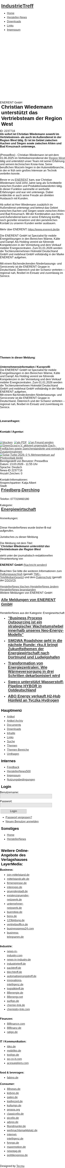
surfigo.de (13, 1001)
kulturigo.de (14, 1105)
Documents (14, 724)
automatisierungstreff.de (21, 976)
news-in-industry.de (19, 959)
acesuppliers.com (18, 1063)
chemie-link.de (16, 1005)
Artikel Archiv (15, 720)
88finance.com (16, 1023)
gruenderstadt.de (17, 891)
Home (10, 13)
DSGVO (10, 580)
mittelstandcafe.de (18, 878)
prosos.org (13, 1109)
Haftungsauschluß (11, 574)
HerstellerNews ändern (44, 586)
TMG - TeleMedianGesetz (20, 576)
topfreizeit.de (15, 1101)
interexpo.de (14, 887)
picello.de (13, 1117)
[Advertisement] (32, 67)
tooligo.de (13, 1054)
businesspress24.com (20, 928)
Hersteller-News (17, 17)
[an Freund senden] (41, 442)
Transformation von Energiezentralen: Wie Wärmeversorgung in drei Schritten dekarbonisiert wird (34, 669)
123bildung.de (16, 920)
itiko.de (11, 1046)
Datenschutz (43, 577)
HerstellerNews (16, 839)
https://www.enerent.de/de (44, 229)
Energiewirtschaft (18, 509)
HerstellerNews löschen (15, 586)
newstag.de (14, 1151)
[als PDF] (20, 442)
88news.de (13, 1088)
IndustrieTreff (17, 6)
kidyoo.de (13, 1093)
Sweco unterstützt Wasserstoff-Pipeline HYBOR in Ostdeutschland (36, 686)
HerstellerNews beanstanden (18, 589)
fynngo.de (13, 1142)
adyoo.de (12, 1122)
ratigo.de (12, 1032)
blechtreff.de (14, 972)
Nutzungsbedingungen (21, 779)
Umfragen (13, 753)
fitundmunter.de (16, 1126)
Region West (57, 158)
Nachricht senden (35, 564)
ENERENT (21, 179)
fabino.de (12, 1077)
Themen (12, 745)
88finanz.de (14, 1027)
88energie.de (15, 992)
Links (10, 25)
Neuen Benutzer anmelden (22, 821)
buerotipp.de (14, 912)
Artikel (11, 716)
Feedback (13, 767)
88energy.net (15, 996)
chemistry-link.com (18, 1009)
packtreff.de (14, 967)
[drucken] (6, 442)
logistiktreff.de (15, 988)
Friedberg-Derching (20, 490)
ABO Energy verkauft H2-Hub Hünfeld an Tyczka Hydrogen (34, 698)
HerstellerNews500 (19, 771)
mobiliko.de (14, 1050)
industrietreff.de (16, 963)
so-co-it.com (14, 1058)
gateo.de (12, 1097)
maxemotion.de (16, 1146)
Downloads (14, 21)
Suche (11, 741)
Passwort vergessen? (19, 817)
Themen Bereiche (18, 749)
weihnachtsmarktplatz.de (22, 1130)
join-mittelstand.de (18, 874)
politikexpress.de (17, 1155)
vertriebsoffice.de (17, 924)
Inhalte (11, 733)
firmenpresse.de (17, 883)
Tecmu (20, 1166)
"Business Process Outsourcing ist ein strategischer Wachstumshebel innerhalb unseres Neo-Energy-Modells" (36, 626)
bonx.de (12, 916)
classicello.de (15, 1113)
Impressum (13, 29)
